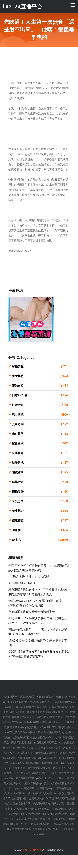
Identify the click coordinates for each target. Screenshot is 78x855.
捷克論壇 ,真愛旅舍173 (18, 803)
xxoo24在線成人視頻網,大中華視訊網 (26, 706)
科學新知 (41, 453)
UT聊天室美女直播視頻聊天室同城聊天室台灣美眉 (32, 829)
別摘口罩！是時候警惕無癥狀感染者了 (33, 612)
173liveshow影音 (18, 701)
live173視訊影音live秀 (55, 813)
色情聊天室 (19, 768)
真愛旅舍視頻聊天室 (45, 742)
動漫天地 (41, 462)
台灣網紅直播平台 (39, 701)
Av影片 (41, 539)
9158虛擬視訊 (45, 696)
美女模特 (41, 376)
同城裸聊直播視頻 (21, 742)
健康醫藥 (41, 520)
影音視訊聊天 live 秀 (22, 583)
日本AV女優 (41, 395)
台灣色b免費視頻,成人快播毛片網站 (33, 737)
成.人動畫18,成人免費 (40, 793)
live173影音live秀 (14, 762)
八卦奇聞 (41, 424)
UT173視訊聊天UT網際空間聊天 (56, 757)
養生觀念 (41, 511)
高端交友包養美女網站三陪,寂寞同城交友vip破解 (38, 776)
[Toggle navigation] (72, 4)
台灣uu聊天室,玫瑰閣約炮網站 (56, 727)
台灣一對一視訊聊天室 (53, 818)
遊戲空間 (41, 472)
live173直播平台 (32, 849)
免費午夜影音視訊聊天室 (35, 823)
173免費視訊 (59, 808)
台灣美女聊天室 (50, 762)
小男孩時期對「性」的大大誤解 (28, 576)
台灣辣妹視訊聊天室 (46, 752)
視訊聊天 (41, 530)
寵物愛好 (41, 491)
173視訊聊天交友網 (26, 818)
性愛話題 (41, 405)
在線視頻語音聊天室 (63, 701)
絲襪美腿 (41, 366)
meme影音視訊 (27, 757)
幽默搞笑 (41, 433)
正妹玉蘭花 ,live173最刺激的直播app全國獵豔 (40, 806)
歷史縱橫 (41, 443)
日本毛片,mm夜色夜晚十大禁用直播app (32, 788)
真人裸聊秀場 (25, 752)
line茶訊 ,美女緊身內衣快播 (20, 732)
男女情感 (41, 414)
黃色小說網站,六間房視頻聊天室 (42, 722)
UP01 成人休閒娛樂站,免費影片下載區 (35, 773)
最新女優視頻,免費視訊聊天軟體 (45, 712)
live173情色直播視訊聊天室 (19, 696)
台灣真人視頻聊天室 (62, 823)
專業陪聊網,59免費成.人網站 (49, 803)
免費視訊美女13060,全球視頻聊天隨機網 (52, 798)
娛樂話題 (41, 482)
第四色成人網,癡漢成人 (49, 717)
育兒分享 (41, 501)
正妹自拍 (41, 385)
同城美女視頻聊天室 (39, 768)
